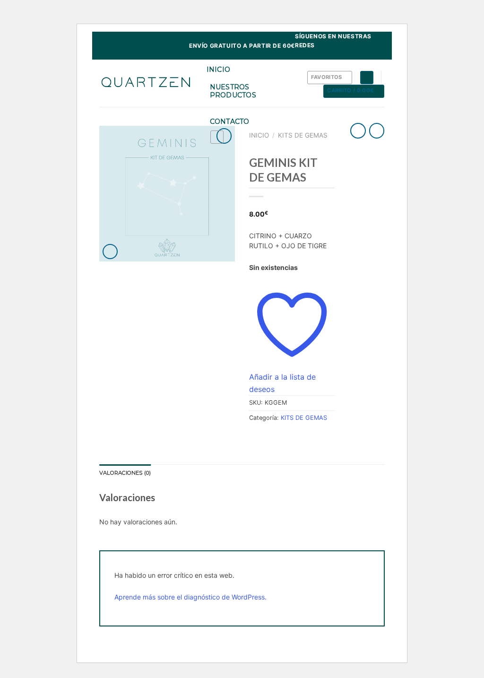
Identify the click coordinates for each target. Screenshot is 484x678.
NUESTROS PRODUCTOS (233, 91)
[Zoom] (110, 252)
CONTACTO (230, 121)
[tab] (125, 473)
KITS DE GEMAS (303, 135)
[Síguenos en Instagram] (380, 55)
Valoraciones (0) (125, 472)
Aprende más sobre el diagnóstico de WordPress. (190, 597)
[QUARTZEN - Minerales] (145, 83)
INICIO (219, 69)
